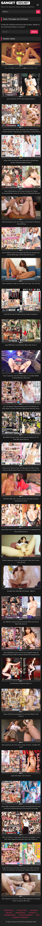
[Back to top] (36, 920)
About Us (9, 912)
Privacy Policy (22, 910)
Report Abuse (20, 912)
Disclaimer (34, 910)
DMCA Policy (8, 910)
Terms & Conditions (26, 915)
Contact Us (32, 912)
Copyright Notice (10, 915)
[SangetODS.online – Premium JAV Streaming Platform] (17, 3)
